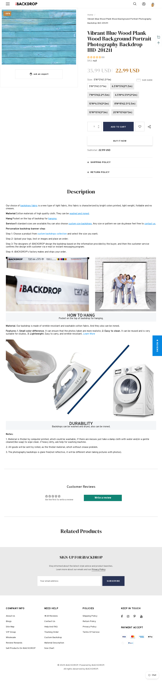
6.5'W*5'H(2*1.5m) (122, 86)
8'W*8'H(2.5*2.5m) (124, 103)
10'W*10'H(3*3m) (98, 112)
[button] (94, 57)
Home (90, 15)
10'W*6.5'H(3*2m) (99, 103)
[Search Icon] (134, 4)
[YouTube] (143, 616)
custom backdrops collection (52, 233)
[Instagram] (130, 616)
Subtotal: (92, 150)
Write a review (103, 497)
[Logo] (26, 4)
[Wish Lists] (140, 126)
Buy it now (119, 141)
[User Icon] (144, 4)
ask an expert (41, 74)
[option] (39, 37)
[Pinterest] (136, 616)
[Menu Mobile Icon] (8, 4)
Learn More (89, 333)
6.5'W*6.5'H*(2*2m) (126, 95)
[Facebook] (124, 616)
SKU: (89, 60)
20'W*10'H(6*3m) (122, 112)
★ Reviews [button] (157, 345)
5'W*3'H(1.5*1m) (97, 86)
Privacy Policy (98, 569)
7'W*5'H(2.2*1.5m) (99, 95)
